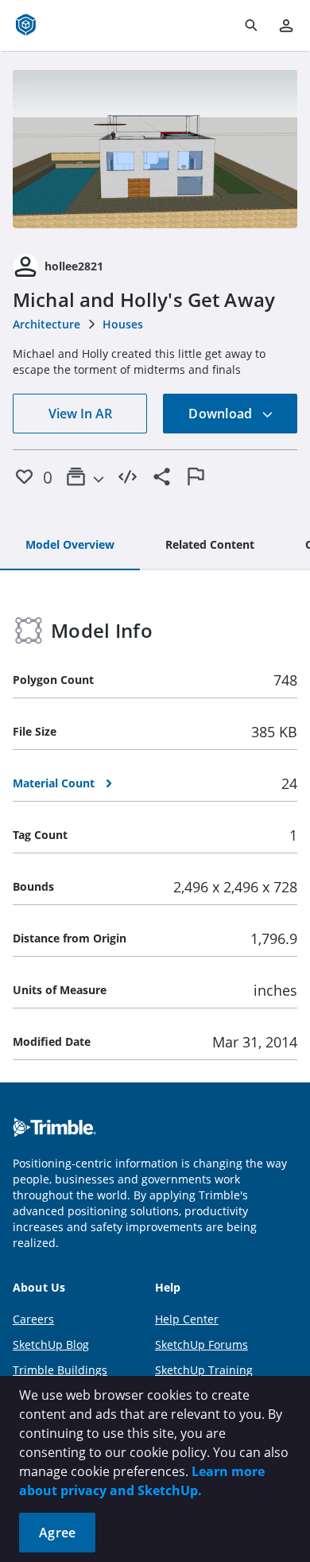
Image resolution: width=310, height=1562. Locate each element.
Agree (57, 1532)
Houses (123, 324)
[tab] (70, 545)
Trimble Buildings (60, 1369)
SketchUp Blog (51, 1344)
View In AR (80, 413)
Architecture (46, 324)
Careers (33, 1319)
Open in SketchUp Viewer (155, 148)
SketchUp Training (204, 1369)
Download (221, 413)
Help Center (187, 1319)
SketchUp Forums (201, 1344)
